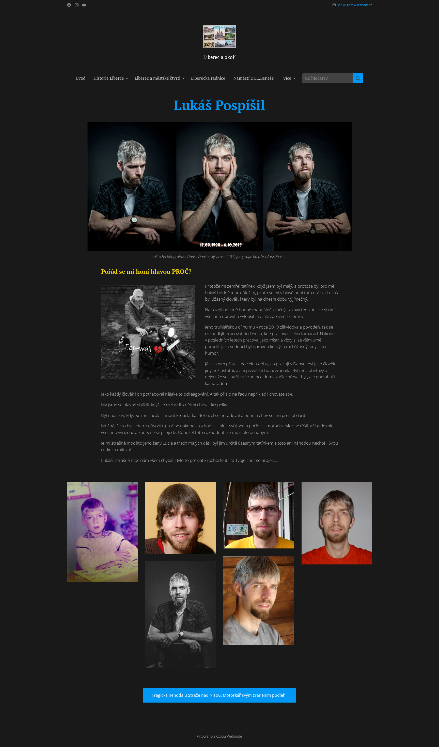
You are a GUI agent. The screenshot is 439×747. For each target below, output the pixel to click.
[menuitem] (82, 78)
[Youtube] (84, 5)
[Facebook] (69, 5)
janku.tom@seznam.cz (355, 5)
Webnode (234, 736)
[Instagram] (76, 5)
